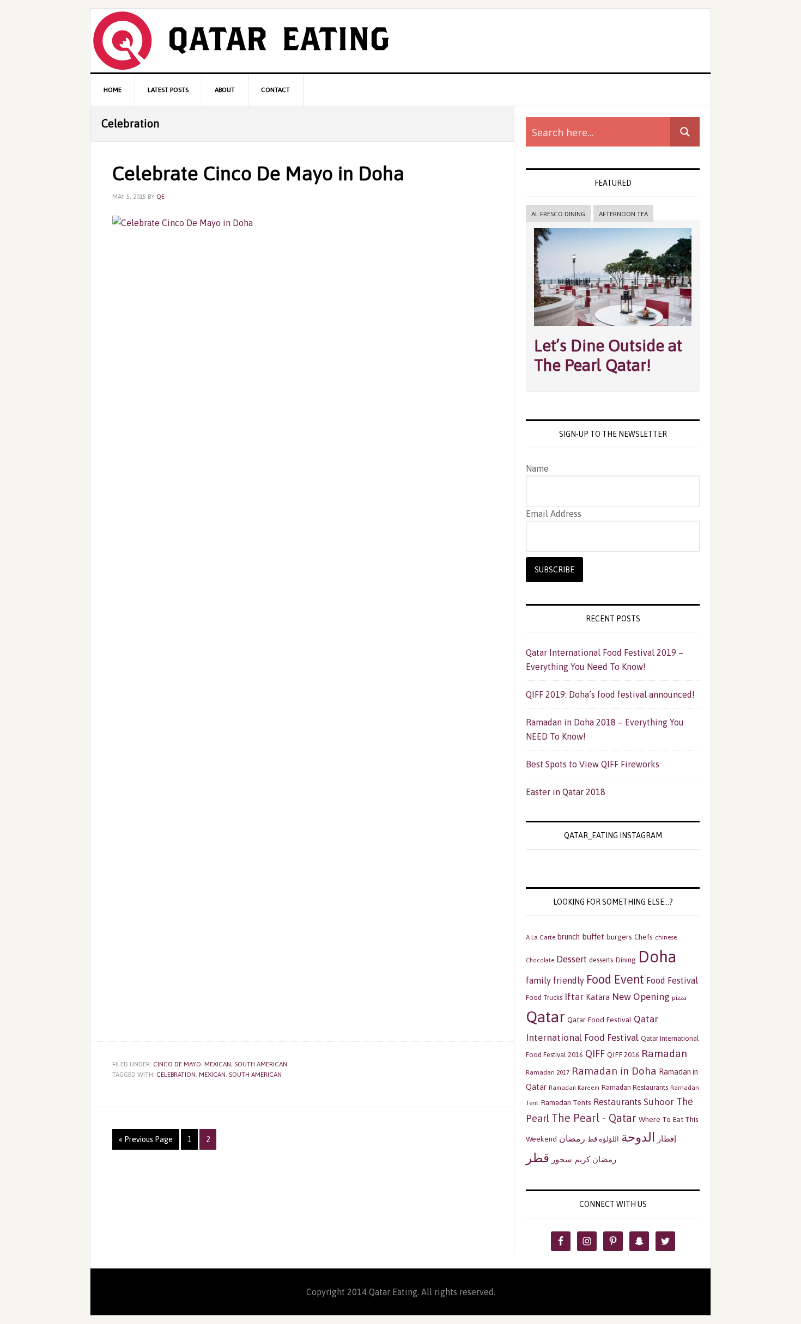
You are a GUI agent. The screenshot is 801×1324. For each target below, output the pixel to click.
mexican (212, 1074)
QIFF (595, 1053)
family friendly (555, 980)
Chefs (643, 936)
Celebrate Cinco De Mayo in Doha (258, 173)
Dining (625, 959)
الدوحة (638, 1137)
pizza (679, 997)
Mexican (217, 1064)
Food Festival (672, 980)
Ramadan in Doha (614, 1071)
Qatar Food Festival (599, 1019)
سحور (561, 1159)
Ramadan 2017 (547, 1072)
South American (260, 1064)
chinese (666, 937)
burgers (619, 936)
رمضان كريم (595, 1159)
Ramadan (664, 1053)
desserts (601, 960)
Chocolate (540, 960)
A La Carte (540, 937)
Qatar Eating (400, 40)
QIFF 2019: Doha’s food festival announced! (610, 694)
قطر (537, 1157)
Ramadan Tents (566, 1102)
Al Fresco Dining (558, 214)
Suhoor (659, 1101)
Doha (657, 957)
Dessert (571, 959)
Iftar (574, 996)
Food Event (615, 979)
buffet (593, 936)
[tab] (558, 214)
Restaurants (617, 1101)
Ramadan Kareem (574, 1087)
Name (537, 468)
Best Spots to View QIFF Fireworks (592, 764)
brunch (568, 936)
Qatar (545, 1017)
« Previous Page (146, 1139)
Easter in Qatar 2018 (565, 792)
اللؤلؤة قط (603, 1139)
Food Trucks (544, 997)
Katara (598, 997)
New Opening (641, 996)
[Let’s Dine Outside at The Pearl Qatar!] (612, 328)
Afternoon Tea (623, 214)
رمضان (572, 1138)
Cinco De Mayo (177, 1064)
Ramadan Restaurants (635, 1087)
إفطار (666, 1138)
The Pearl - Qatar (593, 1118)
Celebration (176, 1074)
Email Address (553, 513)
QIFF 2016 (623, 1054)
